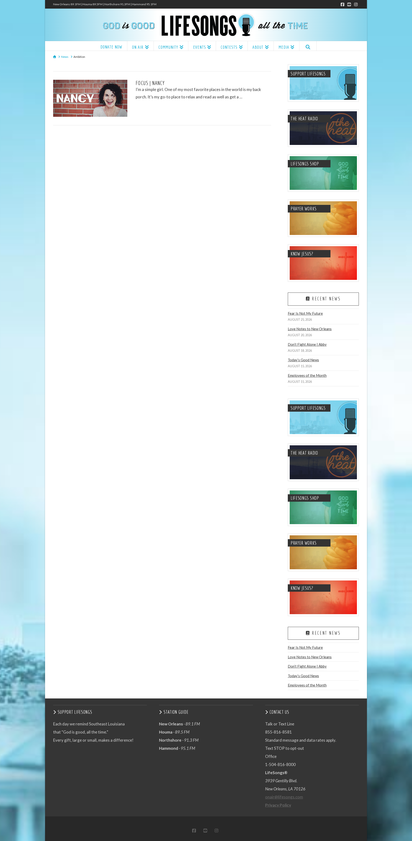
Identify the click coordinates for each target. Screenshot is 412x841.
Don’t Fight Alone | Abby (307, 344)
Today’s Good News (303, 360)
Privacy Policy (278, 805)
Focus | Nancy (150, 83)
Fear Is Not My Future (305, 313)
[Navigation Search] (308, 46)
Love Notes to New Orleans (310, 329)
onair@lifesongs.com (284, 796)
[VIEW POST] (90, 98)
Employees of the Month (307, 375)
